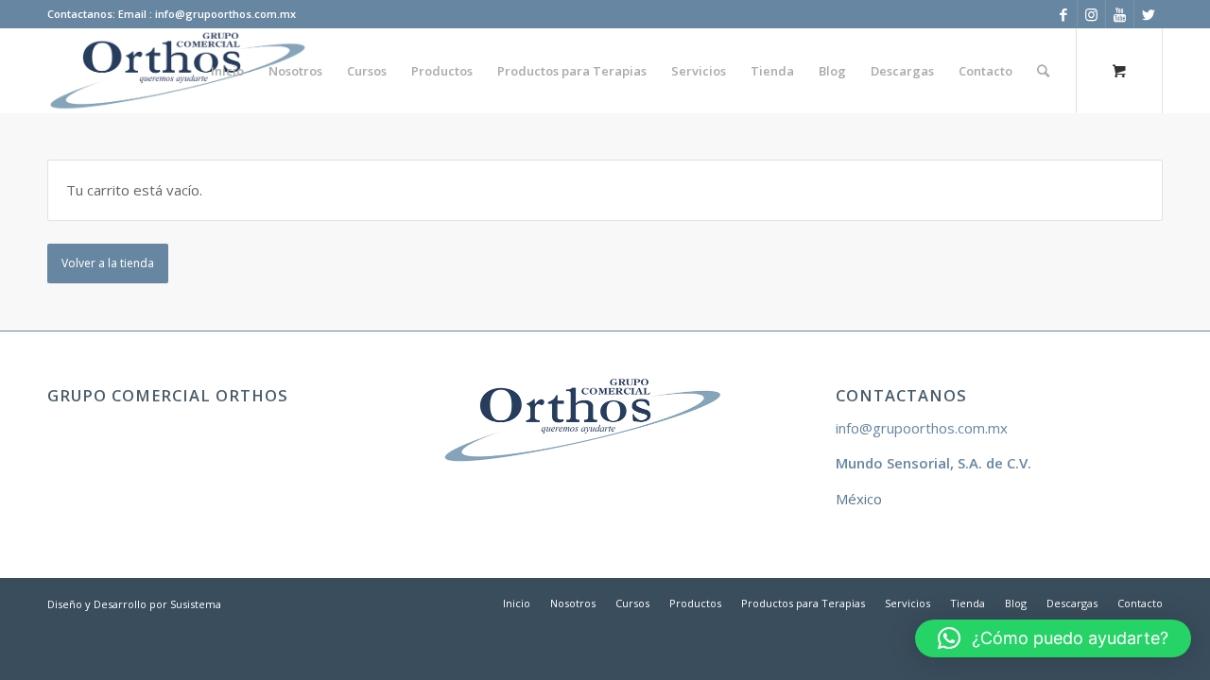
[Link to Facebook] (1063, 14)
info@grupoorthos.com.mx (922, 427)
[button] (1053, 638)
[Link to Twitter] (1148, 14)
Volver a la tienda (107, 263)
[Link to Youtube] (1119, 14)
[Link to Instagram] (1091, 14)
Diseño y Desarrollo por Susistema (134, 604)
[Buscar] (1043, 70)
